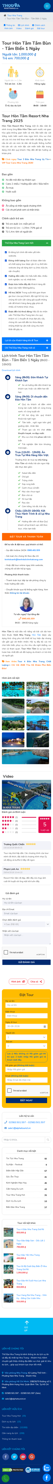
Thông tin (10, 25)
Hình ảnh (8, 28)
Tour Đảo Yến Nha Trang (28, 1255)
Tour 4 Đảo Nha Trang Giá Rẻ (30, 1229)
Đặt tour (41, 28)
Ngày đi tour (11, 1022)
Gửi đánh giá (26, 962)
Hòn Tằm (36, 635)
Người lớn (10, 1032)
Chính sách (39, 25)
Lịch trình (24, 25)
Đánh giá (29, 28)
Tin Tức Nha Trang (15, 1158)
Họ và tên (10, 1001)
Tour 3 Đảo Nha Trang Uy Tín (33, 159)
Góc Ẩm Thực (12, 1176)
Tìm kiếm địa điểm (10, 1427)
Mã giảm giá (19, 1065)
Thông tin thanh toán (12, 1439)
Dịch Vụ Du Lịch (13, 1201)
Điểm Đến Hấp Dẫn (15, 1170)
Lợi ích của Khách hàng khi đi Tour (21, 340)
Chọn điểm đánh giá (11, 920)
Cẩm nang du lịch (10, 1433)
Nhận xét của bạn (10, 931)
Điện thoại (10, 1011)
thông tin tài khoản (19, 593)
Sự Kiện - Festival (14, 1164)
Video (19, 28)
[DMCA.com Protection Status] (13, 1470)
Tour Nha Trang (14, 15)
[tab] (26, 243)
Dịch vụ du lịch (9, 1421)
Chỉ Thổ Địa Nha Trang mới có (20, 347)
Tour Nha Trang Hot (15, 1195)
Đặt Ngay (26, 1100)
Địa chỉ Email (8, 909)
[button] (18, 981)
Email (16, 1075)
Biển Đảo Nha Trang (15, 1207)
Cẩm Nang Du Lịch (14, 1188)
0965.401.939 (33, 550)
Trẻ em (9, 1041)
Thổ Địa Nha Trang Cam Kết (19, 243)
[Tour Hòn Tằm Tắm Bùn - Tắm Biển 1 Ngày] (13, 689)
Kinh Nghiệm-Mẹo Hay (16, 1182)
